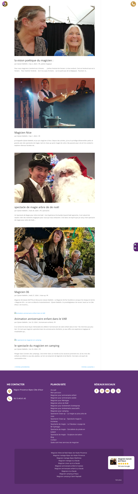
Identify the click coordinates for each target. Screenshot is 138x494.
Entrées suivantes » (88, 367)
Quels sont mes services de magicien (65, 442)
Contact (53, 440)
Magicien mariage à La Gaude (69, 461)
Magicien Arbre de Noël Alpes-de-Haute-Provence (69, 453)
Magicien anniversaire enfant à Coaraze (69, 466)
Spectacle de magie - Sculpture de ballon (66, 435)
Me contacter (80, 7)
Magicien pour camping (59, 411)
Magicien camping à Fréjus (69, 474)
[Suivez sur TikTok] (113, 391)
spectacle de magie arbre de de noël (36, 207)
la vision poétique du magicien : (33, 60)
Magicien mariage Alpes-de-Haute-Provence (69, 455)
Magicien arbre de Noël (82, 4)
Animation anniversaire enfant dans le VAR (40, 319)
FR (39, 64)
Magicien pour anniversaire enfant (63, 395)
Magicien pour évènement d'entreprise (65, 406)
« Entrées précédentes (22, 367)
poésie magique (46, 64)
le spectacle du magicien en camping (36, 345)
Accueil (38, 4)
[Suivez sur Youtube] (107, 391)
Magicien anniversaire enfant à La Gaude (69, 468)
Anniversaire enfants (46, 322)
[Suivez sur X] (118, 391)
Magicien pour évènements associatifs (65, 408)
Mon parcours (57, 7)
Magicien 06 (21, 292)
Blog (52, 437)
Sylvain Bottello (22, 64)
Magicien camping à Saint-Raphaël (69, 476)
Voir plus (118, 480)
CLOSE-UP (99, 4)
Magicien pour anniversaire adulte (63, 398)
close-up (43, 295)
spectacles (45, 211)
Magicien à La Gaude (69, 471)
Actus (69, 7)
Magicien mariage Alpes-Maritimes (69, 458)
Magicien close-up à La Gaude (69, 463)
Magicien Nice (23, 132)
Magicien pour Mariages (60, 400)
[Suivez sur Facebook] (96, 391)
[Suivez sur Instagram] (102, 391)
